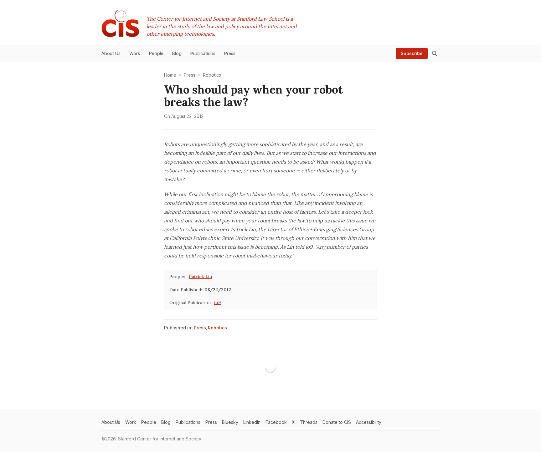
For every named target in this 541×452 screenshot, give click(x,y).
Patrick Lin (200, 276)
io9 (217, 302)
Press (200, 327)
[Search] (435, 53)
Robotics (217, 327)
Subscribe (412, 53)
